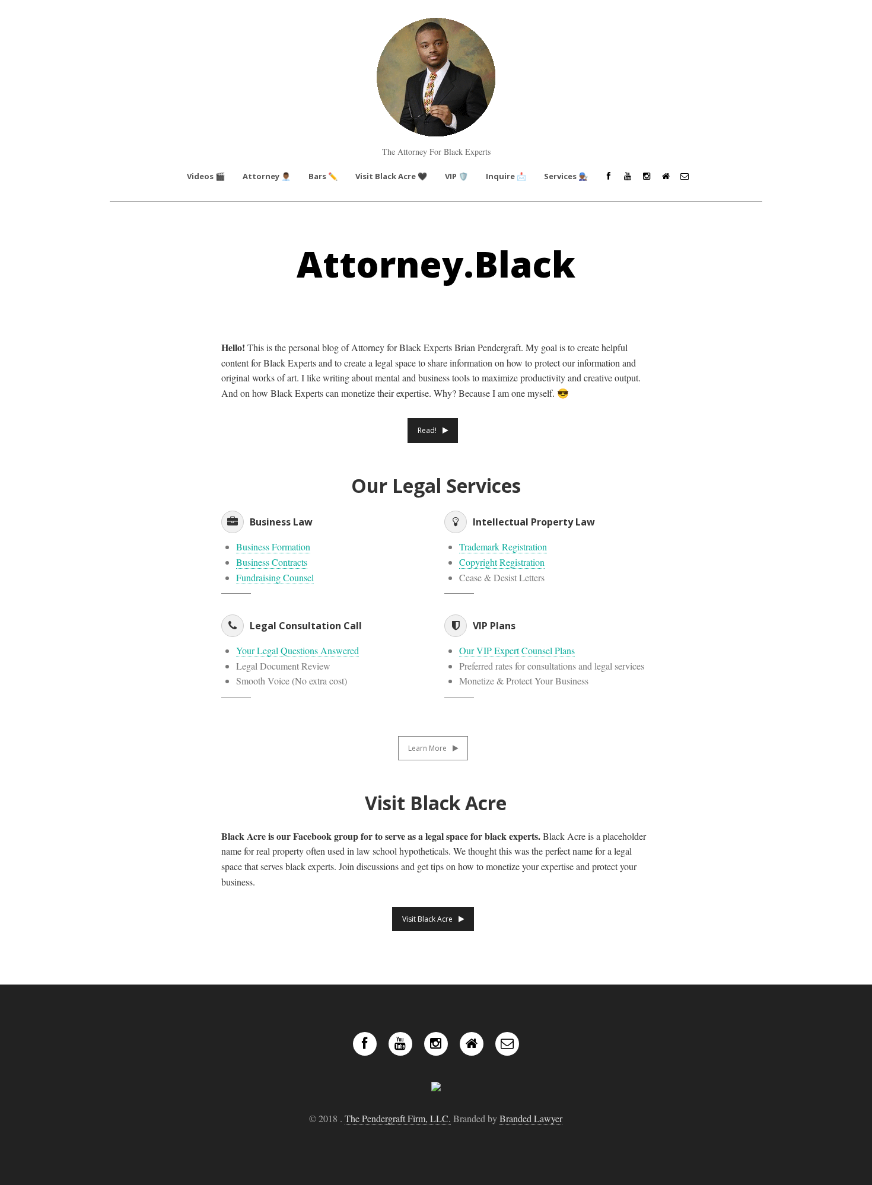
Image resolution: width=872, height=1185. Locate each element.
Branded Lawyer (530, 1118)
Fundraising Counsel (275, 577)
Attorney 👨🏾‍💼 (267, 176)
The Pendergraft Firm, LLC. (398, 1118)
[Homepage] (665, 176)
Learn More (427, 748)
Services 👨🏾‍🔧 (566, 176)
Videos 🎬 (206, 176)
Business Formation (273, 546)
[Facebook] (608, 176)
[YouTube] (627, 176)
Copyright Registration (502, 562)
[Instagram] (646, 176)
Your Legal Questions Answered (297, 650)
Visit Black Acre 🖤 (391, 176)
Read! (427, 430)
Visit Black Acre (427, 919)
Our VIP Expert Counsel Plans (517, 650)
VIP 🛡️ (456, 176)
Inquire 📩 (506, 176)
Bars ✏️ (323, 176)
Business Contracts (271, 562)
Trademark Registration (503, 546)
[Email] (684, 176)
